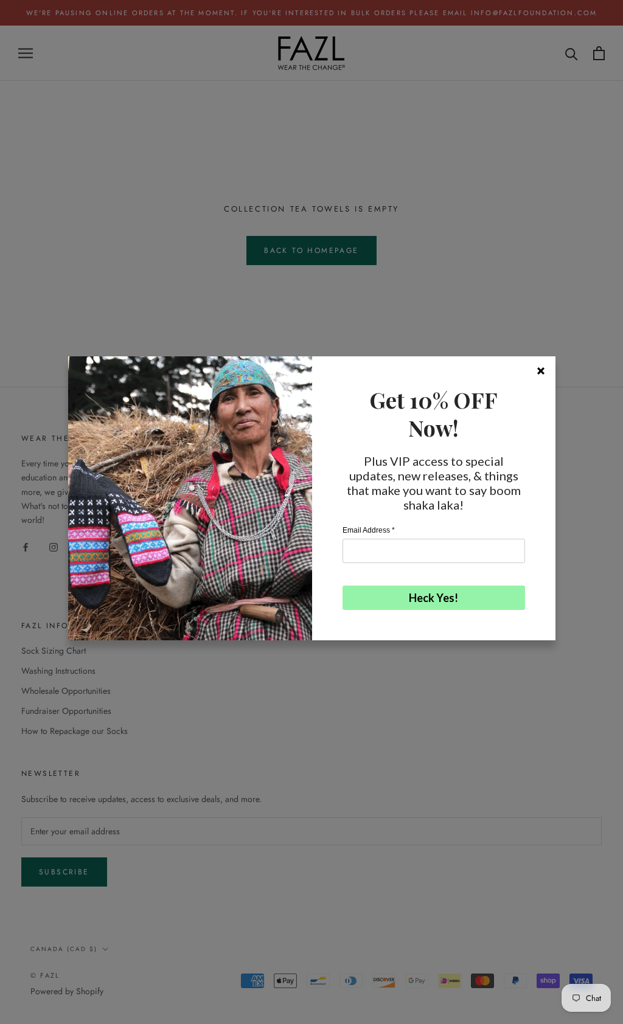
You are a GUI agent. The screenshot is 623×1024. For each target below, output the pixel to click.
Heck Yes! (433, 597)
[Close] (540, 371)
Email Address (369, 530)
